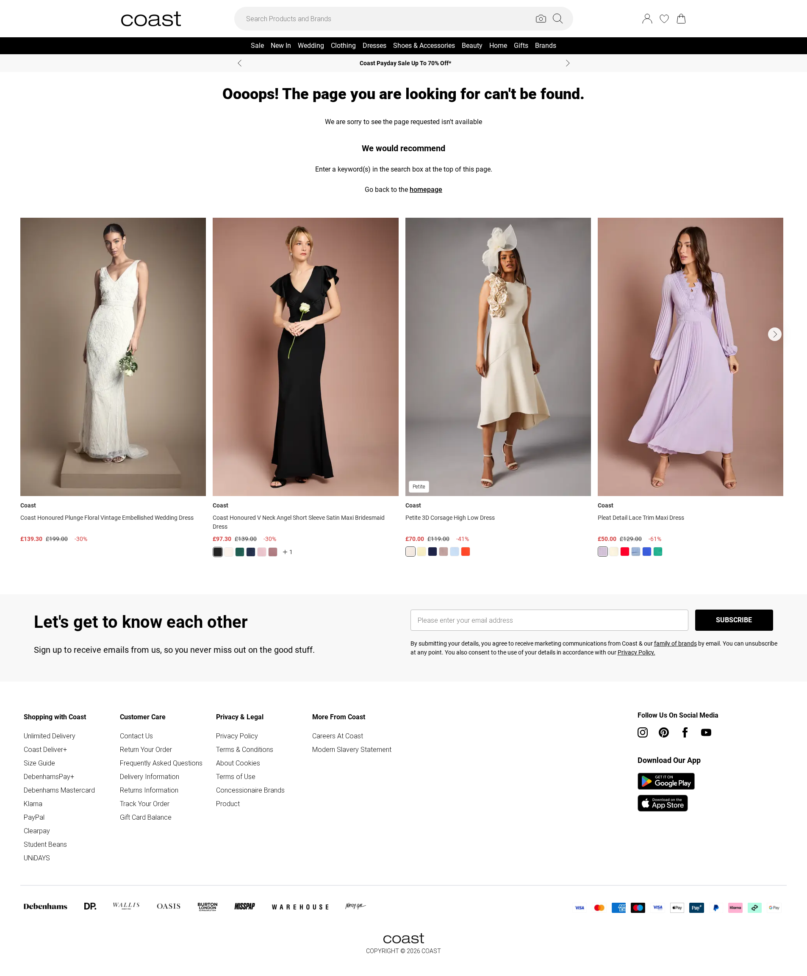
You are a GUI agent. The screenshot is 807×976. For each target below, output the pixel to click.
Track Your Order (144, 803)
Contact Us (136, 736)
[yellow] (613, 551)
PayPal (34, 817)
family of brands (675, 643)
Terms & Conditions (244, 749)
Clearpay (37, 830)
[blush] (228, 552)
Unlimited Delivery (49, 736)
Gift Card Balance (146, 817)
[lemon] (421, 551)
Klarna (33, 803)
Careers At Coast (337, 736)
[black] (217, 552)
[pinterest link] (664, 732)
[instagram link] (643, 732)
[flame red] (465, 551)
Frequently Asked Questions (161, 763)
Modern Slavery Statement (351, 749)
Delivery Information (149, 776)
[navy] (250, 552)
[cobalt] (647, 551)
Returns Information (149, 790)
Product (228, 803)
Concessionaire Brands (250, 790)
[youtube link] (706, 732)
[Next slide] (568, 63)
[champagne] (410, 551)
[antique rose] (261, 552)
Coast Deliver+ (45, 749)
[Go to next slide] (775, 334)
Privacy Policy (237, 736)
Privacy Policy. (636, 652)
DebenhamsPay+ (49, 776)
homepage (426, 190)
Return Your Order (146, 749)
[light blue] (636, 551)
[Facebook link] (685, 732)
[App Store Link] (666, 792)
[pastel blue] (454, 551)
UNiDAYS (37, 858)
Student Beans (45, 844)
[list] (403, 392)
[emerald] (239, 552)
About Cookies (238, 763)
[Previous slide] (239, 63)
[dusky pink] (443, 551)
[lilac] (602, 551)
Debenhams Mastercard (59, 790)
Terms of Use (235, 776)
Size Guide (39, 763)
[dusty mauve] (272, 552)
